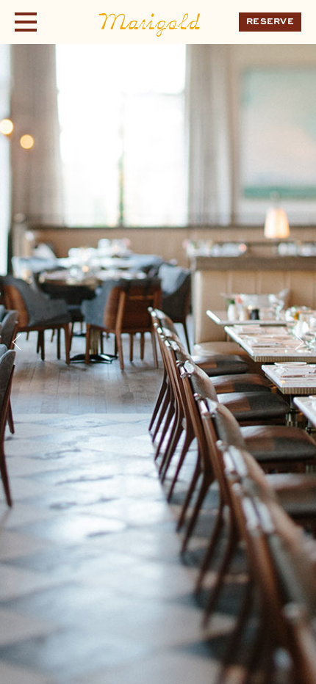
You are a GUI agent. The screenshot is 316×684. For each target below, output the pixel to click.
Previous (20, 342)
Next (295, 342)
